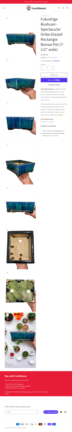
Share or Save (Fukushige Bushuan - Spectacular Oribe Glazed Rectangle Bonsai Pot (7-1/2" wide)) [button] (53, 133)
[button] (4, 8)
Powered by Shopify (21, 427)
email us (28, 392)
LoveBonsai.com (13, 427)
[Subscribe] (36, 412)
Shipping (43, 57)
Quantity (43, 64)
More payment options (54, 84)
